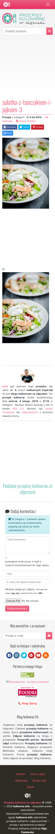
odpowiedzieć (30, 412)
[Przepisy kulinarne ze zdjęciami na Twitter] (24, 654)
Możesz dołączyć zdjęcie (26, 591)
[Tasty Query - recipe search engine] (27, 703)
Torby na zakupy (37, 774)
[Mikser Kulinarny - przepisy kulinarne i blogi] (27, 674)
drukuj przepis (27, 120)
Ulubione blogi (21, 780)
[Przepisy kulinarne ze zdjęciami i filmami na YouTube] (38, 654)
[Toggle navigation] (48, 4)
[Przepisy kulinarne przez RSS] (45, 654)
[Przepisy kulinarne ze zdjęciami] (7, 4)
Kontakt (30, 787)
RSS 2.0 (18, 408)
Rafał (5, 386)
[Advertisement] (27, 66)
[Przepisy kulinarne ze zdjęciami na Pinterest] (31, 654)
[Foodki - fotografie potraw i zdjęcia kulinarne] (27, 691)
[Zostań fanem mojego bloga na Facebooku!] (9, 654)
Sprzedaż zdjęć (39, 780)
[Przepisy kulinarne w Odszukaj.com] (27, 681)
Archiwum (20, 774)
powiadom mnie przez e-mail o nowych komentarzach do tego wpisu (27, 563)
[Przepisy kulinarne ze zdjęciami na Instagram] (16, 654)
